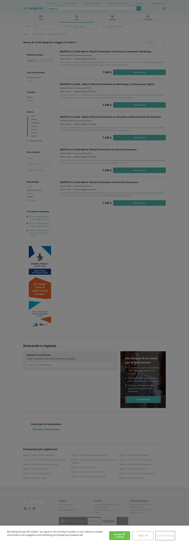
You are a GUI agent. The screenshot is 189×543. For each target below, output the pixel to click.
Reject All (143, 535)
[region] (94, 534)
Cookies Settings (165, 535)
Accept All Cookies (119, 535)
